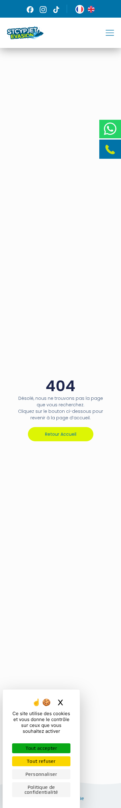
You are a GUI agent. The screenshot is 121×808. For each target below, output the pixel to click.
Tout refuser (41, 761)
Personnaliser (41, 774)
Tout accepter (41, 748)
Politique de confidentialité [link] (41, 789)
